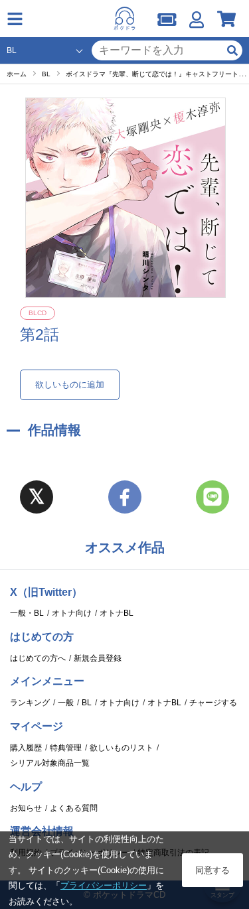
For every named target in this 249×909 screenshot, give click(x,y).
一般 (66, 702)
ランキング (30, 702)
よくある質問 (74, 808)
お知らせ (26, 808)
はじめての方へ (38, 658)
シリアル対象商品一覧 (50, 763)
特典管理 (66, 747)
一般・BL (27, 613)
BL (87, 702)
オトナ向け (72, 613)
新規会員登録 (98, 658)
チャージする (213, 702)
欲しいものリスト (121, 747)
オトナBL (116, 613)
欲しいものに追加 (69, 384)
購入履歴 (26, 747)
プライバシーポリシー (103, 885)
